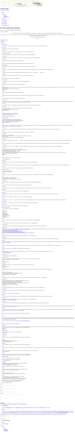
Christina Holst (4, 288)
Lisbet (3, 183)
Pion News (42, 407)
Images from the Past (14, 412)
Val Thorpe (3, 240)
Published (45, 407)
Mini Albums (26, 407)
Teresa (3, 85)
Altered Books (4, 407)
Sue (2, 141)
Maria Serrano (4, 160)
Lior (2, 270)
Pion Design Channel (5, 423)
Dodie (3, 221)
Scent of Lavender (72, 412)
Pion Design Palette (63, 412)
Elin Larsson (4, 335)
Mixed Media (30, 407)
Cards (17, 407)
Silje (2, 314)
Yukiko (3, 375)
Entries (5, 429)
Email (1, 387)
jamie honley (4, 301)
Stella (3, 304)
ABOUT (3, 14)
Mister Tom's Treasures (35, 412)
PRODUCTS (4, 18)
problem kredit (4, 361)
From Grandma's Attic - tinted (56, 411)
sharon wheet (4, 192)
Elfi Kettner (3, 325)
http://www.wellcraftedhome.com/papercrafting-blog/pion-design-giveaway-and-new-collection (18, 232)
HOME (3, 12)
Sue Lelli (3, 234)
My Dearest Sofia (43, 412)
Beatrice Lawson (4, 227)
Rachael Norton (4, 44)
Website (1, 390)
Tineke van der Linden (5, 117)
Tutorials (49, 407)
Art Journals (13, 407)
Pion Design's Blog (4, 8)
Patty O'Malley (4, 189)
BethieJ (3, 249)
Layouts (20, 407)
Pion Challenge (38, 407)
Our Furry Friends (52, 412)
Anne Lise (3, 291)
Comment (1, 393)
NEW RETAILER (4, 23)
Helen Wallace (4, 237)
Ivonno (3, 198)
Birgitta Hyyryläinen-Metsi (5, 207)
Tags (47, 407)
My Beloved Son (39, 412)
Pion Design (5, 16)
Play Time (68, 412)
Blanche (3, 352)
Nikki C (3, 218)
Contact (5, 15)
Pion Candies (34, 407)
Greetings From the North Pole (7, 412)
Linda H (3, 195)
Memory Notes (23, 407)
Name (1, 384)
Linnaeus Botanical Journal (24, 412)
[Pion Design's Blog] (22, 6)
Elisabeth (3, 294)
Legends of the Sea (20, 412)
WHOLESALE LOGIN (5, 25)
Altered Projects (9, 407)
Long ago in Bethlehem (30, 412)
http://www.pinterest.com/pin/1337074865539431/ (12, 230)
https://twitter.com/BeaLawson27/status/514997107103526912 (13, 231)
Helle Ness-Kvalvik (5, 330)
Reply (44, 45)
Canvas (15, 407)
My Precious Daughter (47, 412)
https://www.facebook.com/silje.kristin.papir (21, 320)
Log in (5, 428)
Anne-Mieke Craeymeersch (6, 53)
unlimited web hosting (5, 356)
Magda (3, 367)
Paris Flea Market (56, 412)
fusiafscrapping (4, 133)
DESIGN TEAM (4, 20)
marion (3, 338)
